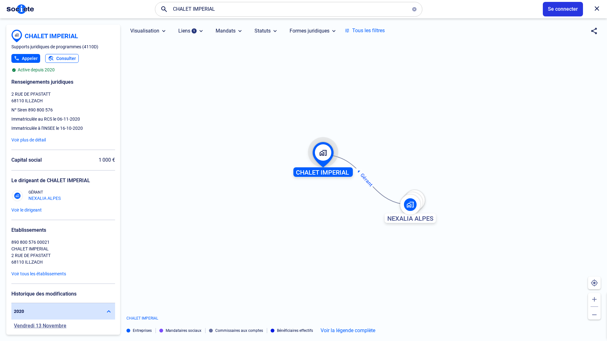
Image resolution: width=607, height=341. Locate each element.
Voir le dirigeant (26, 209)
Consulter (66, 58)
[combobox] (288, 9)
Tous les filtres (368, 30)
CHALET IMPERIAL (51, 36)
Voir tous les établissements (38, 273)
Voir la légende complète (348, 330)
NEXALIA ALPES (44, 198)
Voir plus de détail (28, 139)
